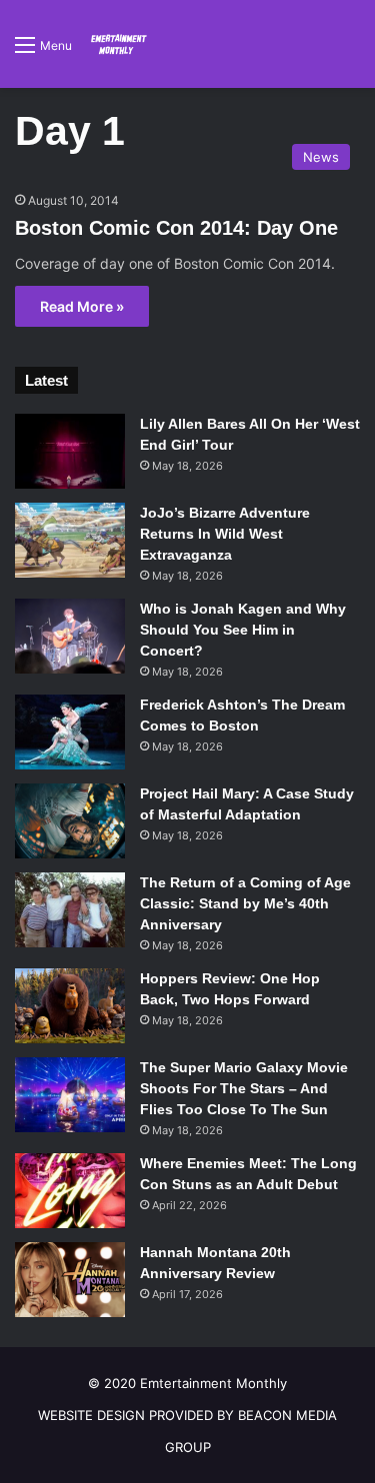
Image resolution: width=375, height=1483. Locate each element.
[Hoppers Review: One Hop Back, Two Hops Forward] (70, 1005)
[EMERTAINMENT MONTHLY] (117, 44)
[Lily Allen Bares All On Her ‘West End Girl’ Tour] (70, 451)
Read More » (82, 306)
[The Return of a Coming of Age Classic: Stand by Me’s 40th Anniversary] (70, 909)
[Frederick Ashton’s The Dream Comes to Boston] (70, 732)
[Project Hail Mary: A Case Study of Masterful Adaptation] (70, 820)
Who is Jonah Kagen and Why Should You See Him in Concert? (243, 630)
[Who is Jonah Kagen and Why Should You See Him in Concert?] (70, 636)
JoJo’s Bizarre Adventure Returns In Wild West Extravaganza (225, 534)
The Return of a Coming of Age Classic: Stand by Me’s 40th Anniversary (245, 903)
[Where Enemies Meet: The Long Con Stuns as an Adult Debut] (70, 1190)
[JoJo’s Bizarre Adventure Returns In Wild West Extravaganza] (70, 540)
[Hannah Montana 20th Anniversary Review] (70, 1279)
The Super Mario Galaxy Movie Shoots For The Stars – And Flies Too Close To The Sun (244, 1088)
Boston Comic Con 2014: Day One (176, 228)
